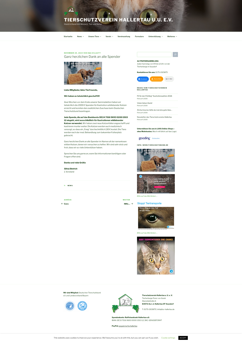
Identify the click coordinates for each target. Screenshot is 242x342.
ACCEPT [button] (183, 338)
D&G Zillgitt (94, 53)
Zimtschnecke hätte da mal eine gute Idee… (154, 110)
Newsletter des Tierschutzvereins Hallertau (154, 117)
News (70, 185)
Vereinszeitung (124, 36)
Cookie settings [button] (168, 338)
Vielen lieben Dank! (144, 103)
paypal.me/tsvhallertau (128, 326)
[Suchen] (175, 54)
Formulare (139, 36)
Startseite (68, 36)
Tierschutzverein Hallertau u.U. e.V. (118, 20)
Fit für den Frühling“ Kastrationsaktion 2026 (154, 96)
